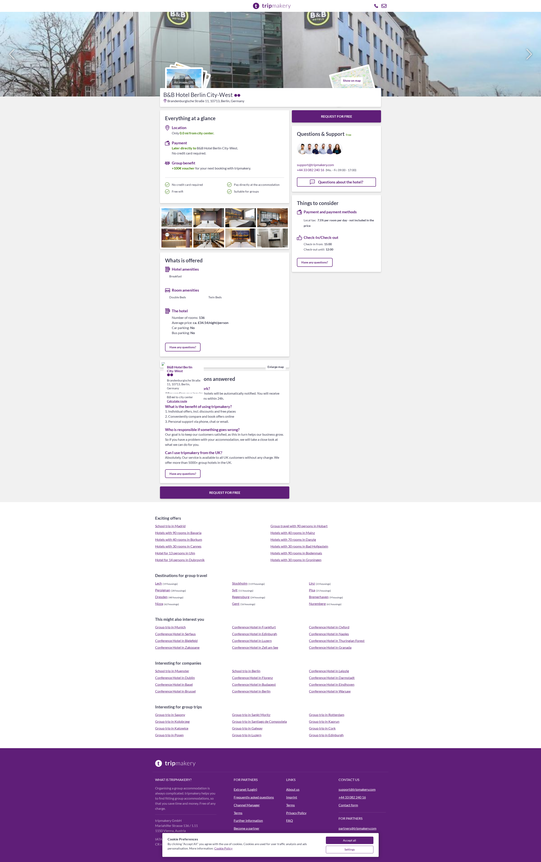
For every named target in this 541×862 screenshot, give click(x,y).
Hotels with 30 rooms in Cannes (178, 546)
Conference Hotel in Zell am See (255, 647)
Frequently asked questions (254, 797)
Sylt (235, 590)
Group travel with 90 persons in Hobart (299, 526)
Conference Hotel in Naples (329, 634)
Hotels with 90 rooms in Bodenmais (296, 553)
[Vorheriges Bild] (11, 54)
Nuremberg (317, 604)
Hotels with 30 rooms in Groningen (295, 560)
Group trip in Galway (247, 728)
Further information (248, 820)
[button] (270, 54)
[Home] (192, 763)
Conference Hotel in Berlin (251, 691)
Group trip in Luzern (246, 735)
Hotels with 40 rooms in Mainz (292, 533)
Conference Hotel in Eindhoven (331, 684)
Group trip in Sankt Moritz (251, 715)
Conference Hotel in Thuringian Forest (337, 641)
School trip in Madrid (170, 526)
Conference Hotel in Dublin (175, 678)
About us (292, 789)
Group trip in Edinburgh (326, 735)
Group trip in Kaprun (324, 721)
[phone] (376, 6)
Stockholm (239, 583)
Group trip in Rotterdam (326, 715)
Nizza (159, 604)
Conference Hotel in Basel (174, 684)
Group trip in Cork (322, 728)
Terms (238, 813)
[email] (384, 5)
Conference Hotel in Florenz (252, 678)
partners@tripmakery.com (357, 828)
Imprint (291, 797)
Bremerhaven (319, 597)
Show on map (352, 80)
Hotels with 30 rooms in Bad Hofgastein (299, 546)
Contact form (348, 805)
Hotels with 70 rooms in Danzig (293, 539)
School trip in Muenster (172, 671)
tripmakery (179, 780)
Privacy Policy (296, 813)
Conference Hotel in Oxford (329, 627)
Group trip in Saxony (170, 715)
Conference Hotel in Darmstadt (332, 678)
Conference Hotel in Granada (330, 647)
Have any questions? (182, 347)
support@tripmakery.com (315, 165)
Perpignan (162, 590)
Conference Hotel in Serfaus (175, 634)
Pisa (312, 590)
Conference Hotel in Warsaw (330, 691)
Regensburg (240, 597)
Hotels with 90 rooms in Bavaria (178, 533)
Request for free (224, 492)
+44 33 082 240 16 (310, 170)
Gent (235, 604)
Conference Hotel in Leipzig (329, 671)
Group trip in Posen (169, 735)
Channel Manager (247, 805)
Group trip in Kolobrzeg (172, 721)
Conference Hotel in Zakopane (177, 647)
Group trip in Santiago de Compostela (259, 721)
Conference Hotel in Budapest (254, 684)
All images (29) (183, 82)
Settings (349, 849)
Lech (158, 583)
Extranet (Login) (245, 789)
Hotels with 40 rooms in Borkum (178, 539)
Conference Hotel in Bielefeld (176, 641)
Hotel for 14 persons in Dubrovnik (180, 560)
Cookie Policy (223, 848)
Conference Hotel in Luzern (252, 641)
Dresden (161, 597)
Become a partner (246, 828)
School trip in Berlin (246, 671)
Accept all (349, 840)
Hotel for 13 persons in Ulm (175, 553)
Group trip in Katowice (171, 728)
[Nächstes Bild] (529, 54)
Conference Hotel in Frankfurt (254, 627)
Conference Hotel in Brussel (175, 691)
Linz (312, 583)
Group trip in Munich (170, 627)
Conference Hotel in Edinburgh (254, 634)
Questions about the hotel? (340, 182)
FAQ (289, 820)
